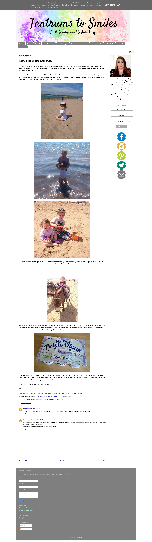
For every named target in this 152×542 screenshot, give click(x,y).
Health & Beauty (96, 44)
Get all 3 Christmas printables (122, 121)
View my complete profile (26, 510)
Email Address (121, 109)
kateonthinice (27, 408)
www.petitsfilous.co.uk (76, 393)
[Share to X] (66, 396)
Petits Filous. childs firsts (42, 399)
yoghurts (61, 399)
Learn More (110, 5)
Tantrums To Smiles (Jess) (28, 508)
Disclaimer (22, 47)
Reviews (29, 44)
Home (62, 461)
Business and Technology (79, 44)
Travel (37, 44)
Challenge (32, 399)
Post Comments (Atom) (34, 465)
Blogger (79, 537)
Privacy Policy (22, 518)
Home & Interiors (48, 44)
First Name (121, 115)
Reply (24, 414)
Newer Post (23, 461)
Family (21, 44)
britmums (26, 399)
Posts (23, 525)
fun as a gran (26, 420)
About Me (120, 44)
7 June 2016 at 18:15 (37, 420)
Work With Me (109, 44)
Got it (119, 5)
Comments (24, 529)
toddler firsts (54, 399)
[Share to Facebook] (68, 396)
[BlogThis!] (65, 396)
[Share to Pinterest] (70, 396)
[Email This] (63, 396)
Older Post (101, 461)
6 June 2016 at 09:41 (37, 408)
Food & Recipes (63, 44)
